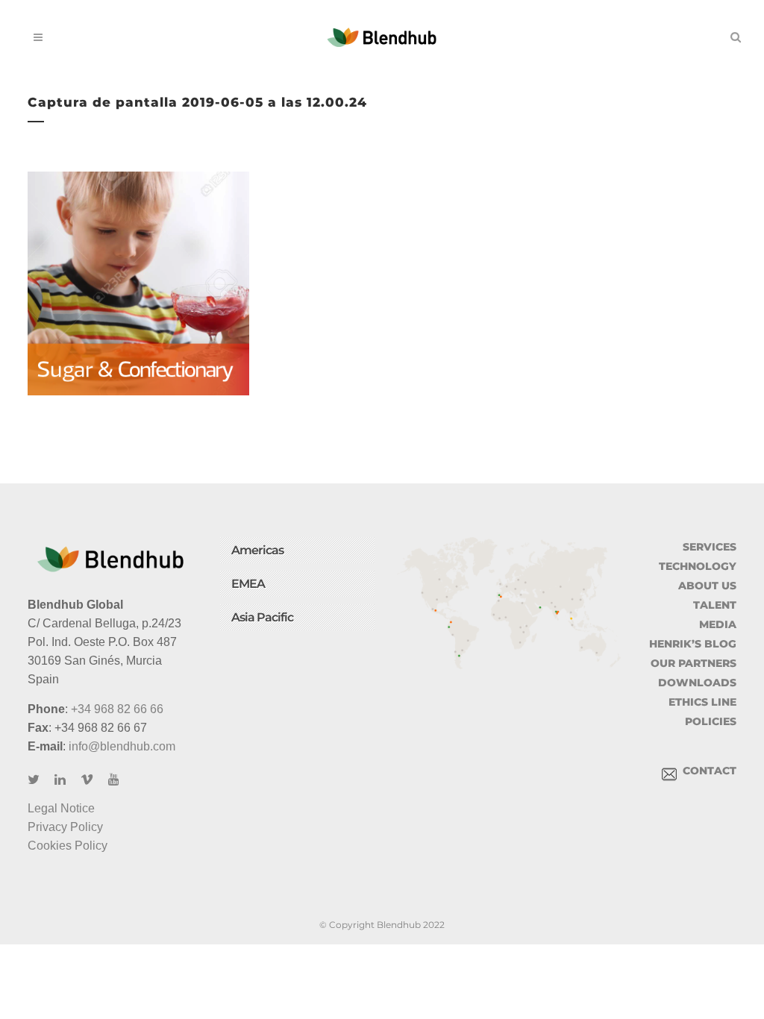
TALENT (714, 605)
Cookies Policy (67, 845)
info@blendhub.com (122, 746)
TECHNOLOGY (697, 566)
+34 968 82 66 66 (117, 709)
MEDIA (717, 624)
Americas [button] (257, 550)
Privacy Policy (65, 827)
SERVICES (709, 547)
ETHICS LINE (702, 702)
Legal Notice (61, 808)
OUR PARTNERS (693, 663)
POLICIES (710, 721)
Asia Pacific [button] (262, 617)
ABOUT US (707, 585)
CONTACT (706, 770)
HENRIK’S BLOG (692, 643)
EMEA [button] (248, 584)
